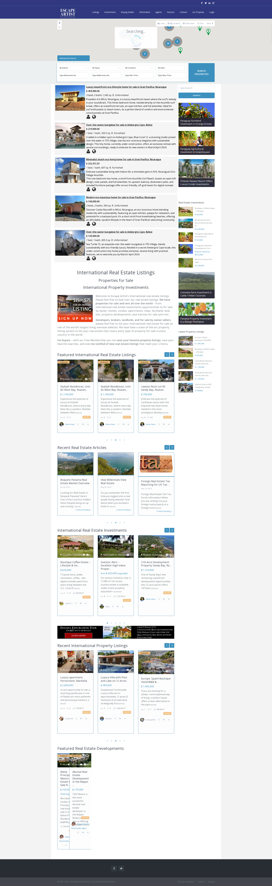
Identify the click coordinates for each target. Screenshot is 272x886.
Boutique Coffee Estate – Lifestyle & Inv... (75, 563)
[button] (209, 33)
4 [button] (120, 440)
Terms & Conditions (185, 882)
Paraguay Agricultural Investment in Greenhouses (195, 150)
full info (87, 417)
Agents (158, 12)
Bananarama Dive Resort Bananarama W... (203, 223)
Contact (183, 12)
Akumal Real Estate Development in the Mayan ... (80, 778)
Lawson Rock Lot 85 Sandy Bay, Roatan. (113, 388)
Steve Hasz (70, 424)
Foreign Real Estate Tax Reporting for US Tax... (115, 482)
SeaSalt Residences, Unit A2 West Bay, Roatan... (75, 388)
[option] (75, 398)
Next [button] (166, 354)
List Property (198, 12)
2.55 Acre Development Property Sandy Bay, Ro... (156, 563)
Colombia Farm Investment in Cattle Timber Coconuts (196, 294)
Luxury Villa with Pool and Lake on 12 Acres (73, 679)
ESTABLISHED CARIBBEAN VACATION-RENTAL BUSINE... (155, 681)
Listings (95, 12)
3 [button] (115, 440)
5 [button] (124, 440)
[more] (79, 413)
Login (211, 12)
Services (171, 12)
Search (196, 95)
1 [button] (107, 440)
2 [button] (111, 440)
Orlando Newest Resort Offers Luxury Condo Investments (196, 182)
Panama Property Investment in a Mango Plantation (196, 320)
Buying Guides (127, 12)
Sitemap (211, 882)
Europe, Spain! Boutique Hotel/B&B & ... (156, 389)
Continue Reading (83, 510)
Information (144, 12)
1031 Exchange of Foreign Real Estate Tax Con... (155, 483)
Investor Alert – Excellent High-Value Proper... (113, 565)
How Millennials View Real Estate (73, 481)
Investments (110, 12)
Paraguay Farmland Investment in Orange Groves (196, 122)
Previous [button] (172, 354)
